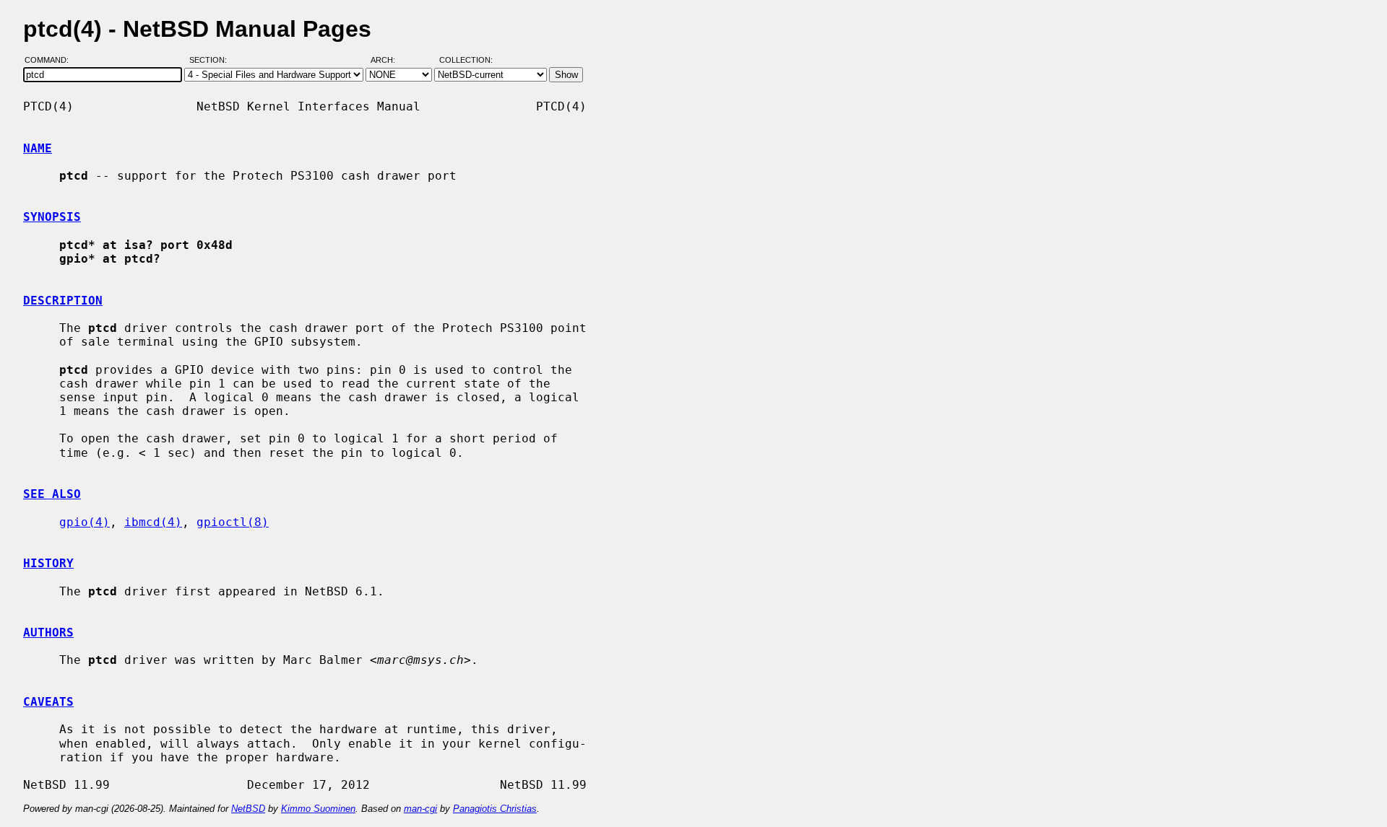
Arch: (389, 60)
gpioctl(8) (232, 522)
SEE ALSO (52, 494)
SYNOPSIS (52, 217)
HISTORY (48, 563)
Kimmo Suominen (318, 808)
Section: (211, 60)
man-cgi (420, 808)
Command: (51, 60)
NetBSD (248, 808)
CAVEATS (48, 702)
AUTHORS (48, 632)
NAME (37, 148)
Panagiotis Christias (495, 808)
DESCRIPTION (63, 300)
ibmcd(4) (153, 522)
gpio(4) (84, 522)
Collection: (466, 60)
